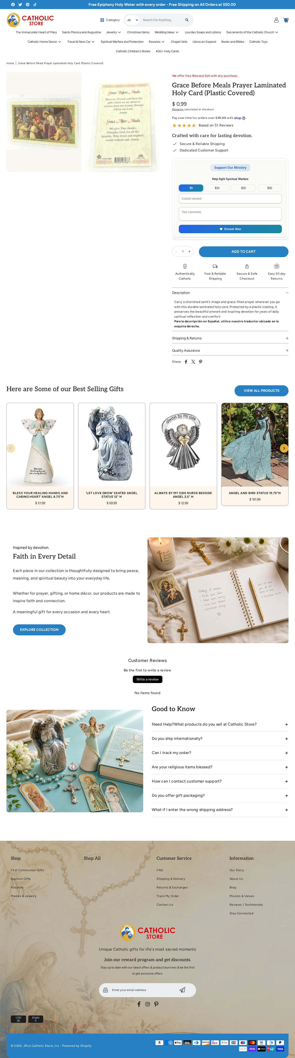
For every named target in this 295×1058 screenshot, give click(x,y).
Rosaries (17, 887)
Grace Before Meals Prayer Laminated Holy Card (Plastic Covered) (60, 63)
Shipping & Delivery (171, 879)
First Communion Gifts (27, 870)
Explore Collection (39, 630)
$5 (191, 188)
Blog (233, 887)
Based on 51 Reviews (216, 125)
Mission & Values (242, 896)
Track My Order (168, 896)
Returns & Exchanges (172, 887)
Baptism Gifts (21, 879)
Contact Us (165, 905)
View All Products (261, 391)
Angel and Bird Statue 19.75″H (255, 449)
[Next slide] (284, 448)
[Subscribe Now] (182, 990)
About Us (236, 879)
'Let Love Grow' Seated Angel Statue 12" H (111, 451)
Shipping (178, 109)
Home (10, 63)
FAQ (160, 870)
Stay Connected (241, 913)
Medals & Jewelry (23, 896)
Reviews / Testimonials (246, 905)
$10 (217, 188)
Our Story (237, 870)
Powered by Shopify (77, 1046)
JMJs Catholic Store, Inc (41, 1046)
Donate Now (232, 229)
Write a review (147, 679)
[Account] (276, 20)
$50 (269, 188)
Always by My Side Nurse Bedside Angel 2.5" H (183, 451)
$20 (243, 188)
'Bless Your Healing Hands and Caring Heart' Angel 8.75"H (40, 451)
